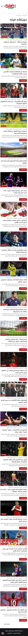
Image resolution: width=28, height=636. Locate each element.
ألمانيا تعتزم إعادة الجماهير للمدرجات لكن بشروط (14, 162)
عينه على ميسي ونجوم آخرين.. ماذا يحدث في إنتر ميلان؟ (15, 191)
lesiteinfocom (23, 99)
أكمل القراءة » (23, 51)
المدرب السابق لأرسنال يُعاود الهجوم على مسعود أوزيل (14, 520)
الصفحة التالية (7, 624)
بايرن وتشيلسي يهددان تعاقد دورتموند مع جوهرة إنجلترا (14, 251)
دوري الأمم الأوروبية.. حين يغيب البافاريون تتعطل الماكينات (13, 102)
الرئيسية (24, 15)
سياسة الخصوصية (17, 633)
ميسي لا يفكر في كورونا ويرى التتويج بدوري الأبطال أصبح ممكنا (15, 581)
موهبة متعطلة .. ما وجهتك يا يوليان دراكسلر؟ (15, 43)
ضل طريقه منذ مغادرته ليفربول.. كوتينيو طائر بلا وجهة (14, 611)
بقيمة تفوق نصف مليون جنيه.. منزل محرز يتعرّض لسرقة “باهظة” (13, 490)
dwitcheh (24, 40)
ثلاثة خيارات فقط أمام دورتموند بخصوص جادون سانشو (14, 281)
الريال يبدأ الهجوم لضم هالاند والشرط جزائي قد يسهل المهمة (15, 460)
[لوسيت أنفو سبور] (10, 6)
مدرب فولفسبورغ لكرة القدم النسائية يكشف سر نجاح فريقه (15, 310)
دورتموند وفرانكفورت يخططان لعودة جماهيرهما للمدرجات (15, 132)
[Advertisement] (21, 5)
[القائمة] (2, 7)
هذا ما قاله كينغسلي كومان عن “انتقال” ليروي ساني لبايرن (14, 371)
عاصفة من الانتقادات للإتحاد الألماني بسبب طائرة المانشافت (15, 73)
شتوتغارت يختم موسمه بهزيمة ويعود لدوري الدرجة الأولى (15, 221)
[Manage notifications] (2, 633)
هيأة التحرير (9, 633)
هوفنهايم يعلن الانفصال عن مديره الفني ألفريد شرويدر (14, 401)
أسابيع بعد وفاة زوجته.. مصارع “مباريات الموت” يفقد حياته (14, 431)
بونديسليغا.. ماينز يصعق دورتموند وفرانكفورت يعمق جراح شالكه (16, 340)
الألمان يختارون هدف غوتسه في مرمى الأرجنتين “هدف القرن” (14, 550)
